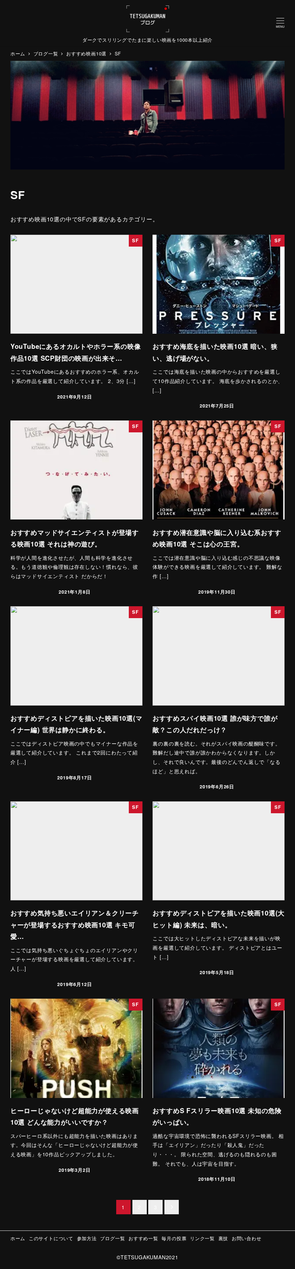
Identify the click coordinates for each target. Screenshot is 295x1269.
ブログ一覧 (112, 1238)
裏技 (223, 1238)
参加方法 (87, 1238)
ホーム (17, 1238)
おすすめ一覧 (143, 1238)
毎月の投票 (174, 1238)
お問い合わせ (247, 1238)
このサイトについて (51, 1238)
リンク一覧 (202, 1238)
